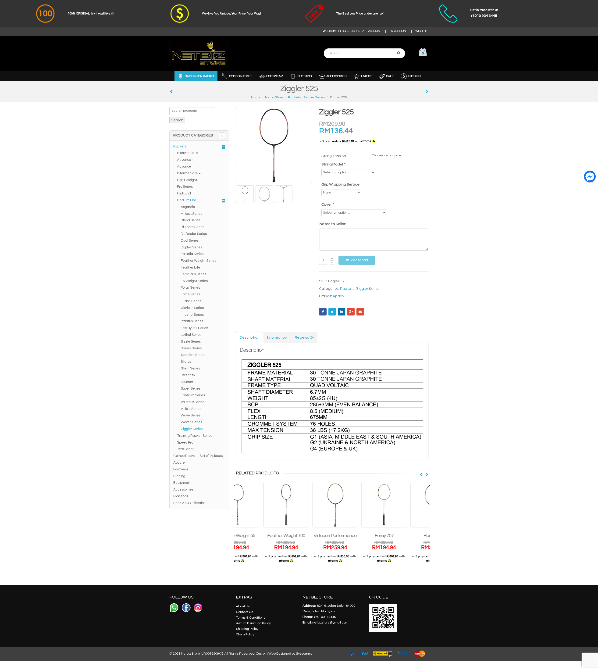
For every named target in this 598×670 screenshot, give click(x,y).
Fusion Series (191, 301)
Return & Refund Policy (253, 623)
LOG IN (344, 31)
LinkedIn (341, 311)
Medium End (186, 200)
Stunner (187, 382)
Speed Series (191, 348)
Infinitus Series (192, 321)
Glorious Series (192, 308)
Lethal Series (191, 335)
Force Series (190, 294)
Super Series (190, 388)
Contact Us (244, 612)
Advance (184, 166)
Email (360, 311)
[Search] (399, 53)
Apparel (179, 462)
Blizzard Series (192, 227)
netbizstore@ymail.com (330, 622)
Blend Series (190, 220)
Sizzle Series (191, 341)
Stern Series (190, 368)
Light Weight (187, 180)
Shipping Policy (247, 629)
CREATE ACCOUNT (369, 31)
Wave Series (190, 415)
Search (177, 120)
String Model (333, 164)
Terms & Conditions (250, 617)
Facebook (323, 311)
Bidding (179, 476)
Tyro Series (185, 449)
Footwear (180, 469)
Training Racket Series (194, 435)
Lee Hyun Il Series (194, 328)
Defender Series (194, 234)
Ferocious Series (193, 274)
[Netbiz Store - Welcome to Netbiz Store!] (198, 53)
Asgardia (188, 207)
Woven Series (191, 422)
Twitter (332, 311)
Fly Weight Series (194, 281)
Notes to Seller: (333, 224)
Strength (188, 375)
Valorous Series (192, 402)
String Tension (333, 156)
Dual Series (190, 240)
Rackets (347, 288)
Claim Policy (245, 634)
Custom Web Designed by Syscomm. (284, 653)
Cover (327, 204)
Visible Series (191, 409)
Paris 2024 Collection (189, 503)
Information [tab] (277, 337)
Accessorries (183, 489)
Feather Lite (190, 267)
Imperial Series (192, 314)
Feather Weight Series (198, 260)
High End (184, 193)
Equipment (181, 482)
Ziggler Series (368, 288)
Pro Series (185, 186)
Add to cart (359, 260)
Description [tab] (250, 337)
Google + (351, 311)
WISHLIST (422, 31)
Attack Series (191, 213)
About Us (243, 606)
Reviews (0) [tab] (304, 337)
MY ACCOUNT (398, 31)
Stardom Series (193, 355)
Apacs (338, 296)
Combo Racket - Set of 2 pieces (198, 456)
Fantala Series (192, 254)
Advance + (185, 159)
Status (186, 361)
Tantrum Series (193, 395)
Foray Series (190, 287)
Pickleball (180, 496)
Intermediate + (189, 173)
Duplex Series (191, 247)
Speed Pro (185, 442)
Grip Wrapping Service (340, 184)
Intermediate (187, 153)
